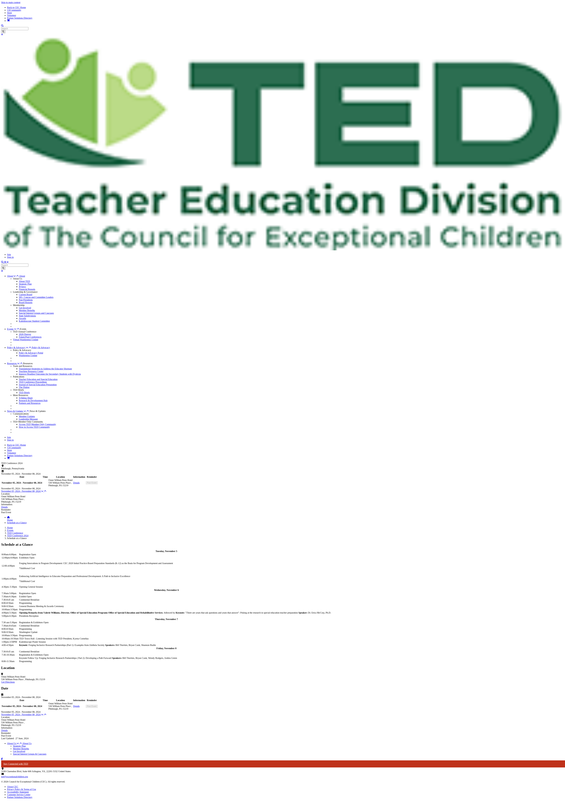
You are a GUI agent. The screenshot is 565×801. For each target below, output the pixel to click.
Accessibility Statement (18, 792)
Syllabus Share (26, 398)
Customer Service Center (18, 794)
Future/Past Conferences (30, 337)
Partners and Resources (29, 403)
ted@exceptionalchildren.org (14, 776)
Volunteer (11, 15)
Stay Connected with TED (15, 764)
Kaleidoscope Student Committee (34, 321)
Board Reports (25, 302)
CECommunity (14, 10)
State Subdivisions (27, 315)
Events (10, 530)
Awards (22, 318)
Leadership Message (28, 419)
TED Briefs (24, 392)
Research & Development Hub (33, 400)
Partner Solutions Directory (19, 18)
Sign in (10, 257)
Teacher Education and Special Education (38, 379)
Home (10, 520)
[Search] (3, 31)
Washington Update (28, 355)
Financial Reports (27, 289)
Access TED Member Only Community (37, 424)
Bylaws (22, 286)
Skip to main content (10, 2)
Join (9, 254)
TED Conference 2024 (17, 535)
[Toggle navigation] (6, 262)
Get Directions (8, 682)
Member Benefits (27, 310)
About (22, 276)
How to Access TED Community (34, 427)
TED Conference (15, 533)
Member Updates (27, 416)
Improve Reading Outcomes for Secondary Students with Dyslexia (50, 374)
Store (9, 12)
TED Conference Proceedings (33, 382)
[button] (13, 276)
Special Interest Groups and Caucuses (36, 313)
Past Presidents (26, 300)
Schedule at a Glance (17, 522)
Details (76, 483)
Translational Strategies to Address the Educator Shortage (45, 368)
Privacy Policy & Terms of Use (21, 789)
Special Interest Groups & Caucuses (29, 754)
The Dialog (24, 387)
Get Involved (25, 308)
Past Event (92, 483)
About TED (24, 281)
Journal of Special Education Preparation (38, 384)
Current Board (25, 294)
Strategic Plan (25, 284)
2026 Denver (25, 334)
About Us (26, 743)
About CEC (12, 786)
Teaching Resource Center (31, 371)
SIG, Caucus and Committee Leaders (36, 297)
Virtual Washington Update (25, 339)
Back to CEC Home (16, 7)
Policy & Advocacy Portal (31, 353)
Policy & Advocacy (41, 347)
